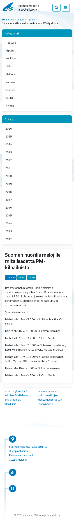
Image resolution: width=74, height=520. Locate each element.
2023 (8, 152)
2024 (8, 144)
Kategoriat (12, 33)
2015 (8, 215)
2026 (8, 128)
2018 (8, 192)
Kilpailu (9, 50)
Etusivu (10, 19)
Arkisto (10, 119)
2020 (8, 176)
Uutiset (20, 19)
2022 (8, 160)
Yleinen (31, 19)
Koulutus (10, 58)
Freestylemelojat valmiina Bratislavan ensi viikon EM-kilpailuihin (16, 397)
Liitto (8, 66)
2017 (8, 199)
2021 (8, 168)
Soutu (9, 98)
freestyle (11, 42)
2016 (8, 207)
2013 (8, 231)
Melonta (10, 74)
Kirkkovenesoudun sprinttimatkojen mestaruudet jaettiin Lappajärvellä (50, 397)
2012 (8, 239)
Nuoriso (10, 82)
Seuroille (10, 90)
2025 (8, 136)
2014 (8, 223)
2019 (8, 184)
